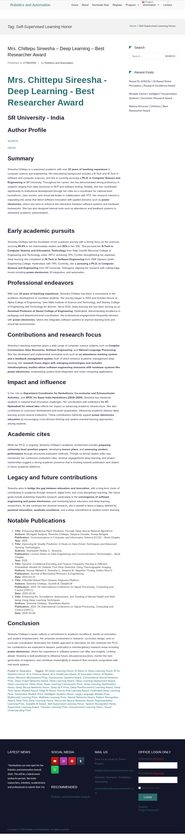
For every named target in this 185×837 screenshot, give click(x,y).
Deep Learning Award (62, 680)
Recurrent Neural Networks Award (74, 700)
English (149, 2)
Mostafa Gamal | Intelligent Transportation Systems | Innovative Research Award (153, 96)
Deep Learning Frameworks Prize (63, 684)
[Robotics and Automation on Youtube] (55, 761)
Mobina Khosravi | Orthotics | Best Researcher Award (148, 108)
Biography (25, 670)
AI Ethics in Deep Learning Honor (94, 670)
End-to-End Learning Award (73, 690)
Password (150, 773)
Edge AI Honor (47, 690)
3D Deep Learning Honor (59, 670)
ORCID (12, 147)
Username (151, 758)
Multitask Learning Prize (52, 697)
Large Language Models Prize (92, 694)
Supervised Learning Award (23, 707)
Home (74, 4)
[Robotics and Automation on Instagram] (63, 761)
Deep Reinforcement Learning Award (91, 687)
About (85, 4)
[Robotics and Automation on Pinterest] (72, 761)
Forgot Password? (148, 810)
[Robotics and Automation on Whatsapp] (55, 770)
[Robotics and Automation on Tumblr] (80, 761)
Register (117, 4)
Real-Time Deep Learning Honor (34, 700)
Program (131, 4)
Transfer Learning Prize (53, 707)
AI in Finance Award (37, 674)
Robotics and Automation (30, 5)
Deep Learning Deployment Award (95, 680)
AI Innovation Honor (89, 674)
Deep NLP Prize (60, 687)
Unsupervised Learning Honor (86, 707)
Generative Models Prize (29, 694)
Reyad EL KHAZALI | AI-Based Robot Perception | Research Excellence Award (152, 83)
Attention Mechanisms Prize (32, 677)
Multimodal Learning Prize (22, 697)
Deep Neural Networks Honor (32, 687)
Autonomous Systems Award (65, 677)
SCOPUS (13, 141)
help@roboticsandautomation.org (114, 770)
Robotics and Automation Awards (70, 796)
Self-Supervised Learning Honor (66, 703)
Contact (167, 4)
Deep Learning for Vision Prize (25, 684)
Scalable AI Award (36, 703)
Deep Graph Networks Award (31, 680)
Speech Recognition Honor (100, 703)
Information (149, 4)
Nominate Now (100, 4)
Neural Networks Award (81, 697)
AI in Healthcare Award (63, 674)
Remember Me (150, 787)
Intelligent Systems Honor (59, 694)
